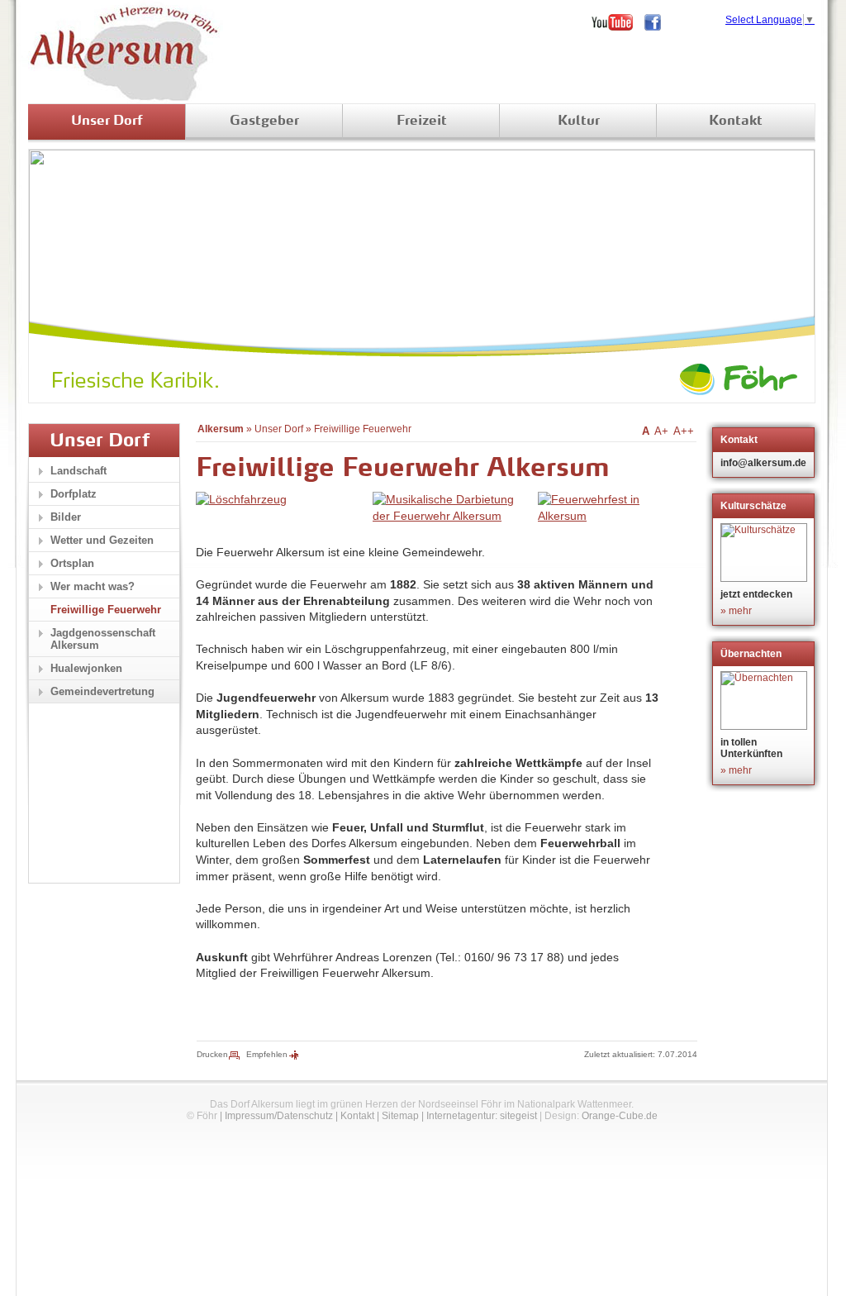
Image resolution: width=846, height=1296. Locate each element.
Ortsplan (72, 563)
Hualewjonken (86, 668)
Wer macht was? (92, 586)
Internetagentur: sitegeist (481, 1116)
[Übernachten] (765, 700)
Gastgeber (264, 121)
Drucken (212, 1054)
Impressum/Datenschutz (279, 1116)
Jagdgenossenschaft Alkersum (102, 639)
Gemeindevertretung (102, 691)
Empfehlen (267, 1054)
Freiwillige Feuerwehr (362, 429)
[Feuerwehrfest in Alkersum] (604, 515)
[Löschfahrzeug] (241, 499)
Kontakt (736, 121)
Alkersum (220, 429)
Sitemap (400, 1116)
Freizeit (422, 121)
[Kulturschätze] (765, 552)
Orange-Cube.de (620, 1116)
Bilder (65, 517)
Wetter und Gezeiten (102, 540)
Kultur (579, 121)
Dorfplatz (73, 494)
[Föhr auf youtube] (618, 22)
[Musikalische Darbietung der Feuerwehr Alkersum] (451, 515)
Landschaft (78, 471)
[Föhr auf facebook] (658, 22)
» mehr (736, 611)
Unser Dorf (107, 121)
